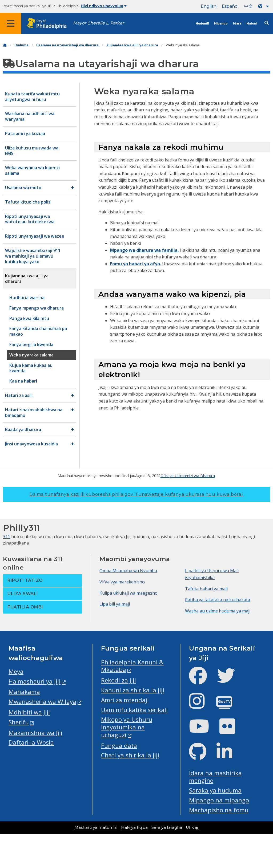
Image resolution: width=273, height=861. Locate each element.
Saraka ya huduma (215, 790)
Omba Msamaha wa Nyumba (128, 571)
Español (230, 6)
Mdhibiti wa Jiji (29, 712)
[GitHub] (202, 756)
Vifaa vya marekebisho (122, 582)
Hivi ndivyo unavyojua (102, 6)
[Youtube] (203, 730)
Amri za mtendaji (125, 700)
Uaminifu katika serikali (134, 710)
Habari (252, 23)
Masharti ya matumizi (95, 827)
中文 (248, 6)
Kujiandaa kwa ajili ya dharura (132, 45)
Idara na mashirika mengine (215, 777)
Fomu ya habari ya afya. (135, 264)
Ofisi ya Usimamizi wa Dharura (187, 475)
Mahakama (24, 692)
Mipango (221, 23)
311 (6, 536)
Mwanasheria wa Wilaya (42, 701)
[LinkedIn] (228, 756)
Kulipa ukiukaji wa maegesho (128, 593)
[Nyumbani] (5, 45)
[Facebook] (202, 680)
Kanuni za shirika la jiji (132, 690)
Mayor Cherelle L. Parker (98, 23)
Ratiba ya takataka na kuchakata (217, 600)
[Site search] (266, 23)
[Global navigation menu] (10, 23)
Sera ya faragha (166, 827)
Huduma (202, 23)
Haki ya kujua (134, 827)
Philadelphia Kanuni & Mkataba (132, 666)
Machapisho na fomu (218, 810)
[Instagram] (201, 705)
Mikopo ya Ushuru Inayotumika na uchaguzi (126, 727)
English (208, 6)
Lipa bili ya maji (114, 604)
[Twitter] (230, 680)
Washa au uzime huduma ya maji (217, 611)
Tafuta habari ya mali (206, 589)
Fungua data (119, 745)
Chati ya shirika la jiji (130, 755)
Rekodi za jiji (118, 680)
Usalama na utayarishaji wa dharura (67, 45)
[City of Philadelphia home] (49, 23)
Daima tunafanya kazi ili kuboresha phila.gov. (136, 494)
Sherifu (19, 722)
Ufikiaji (192, 827)
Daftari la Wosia (31, 742)
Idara (237, 23)
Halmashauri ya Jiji (35, 681)
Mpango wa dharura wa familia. (144, 250)
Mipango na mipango (219, 800)
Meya (16, 671)
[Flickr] (231, 730)
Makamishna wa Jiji (35, 733)
